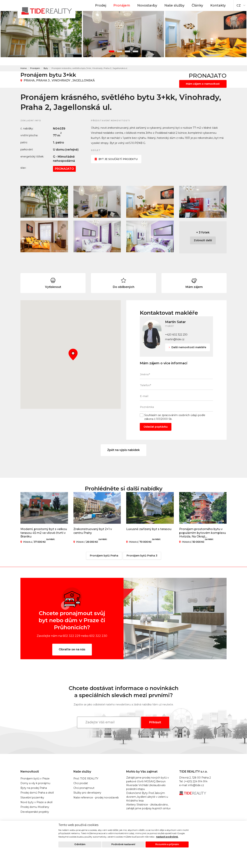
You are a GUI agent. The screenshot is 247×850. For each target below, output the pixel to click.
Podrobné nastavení (123, 844)
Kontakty (218, 5)
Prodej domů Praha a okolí (37, 792)
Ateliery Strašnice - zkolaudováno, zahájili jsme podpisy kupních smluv (148, 806)
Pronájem (121, 5)
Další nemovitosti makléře (188, 347)
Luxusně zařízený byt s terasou (148, 529)
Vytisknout (53, 287)
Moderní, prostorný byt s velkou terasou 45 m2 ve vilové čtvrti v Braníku (43, 532)
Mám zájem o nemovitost (203, 83)
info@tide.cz (196, 785)
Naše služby (174, 5)
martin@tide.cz (174, 339)
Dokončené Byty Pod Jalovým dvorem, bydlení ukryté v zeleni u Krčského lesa (147, 796)
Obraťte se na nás (72, 649)
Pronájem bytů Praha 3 (142, 555)
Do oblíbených (123, 287)
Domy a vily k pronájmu (35, 783)
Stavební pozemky (32, 797)
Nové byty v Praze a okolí (36, 802)
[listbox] (240, 4)
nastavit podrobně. (167, 836)
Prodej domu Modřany (34, 807)
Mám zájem (194, 287)
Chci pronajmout (83, 788)
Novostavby (147, 5)
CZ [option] (239, 5)
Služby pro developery (87, 792)
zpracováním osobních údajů (179, 415)
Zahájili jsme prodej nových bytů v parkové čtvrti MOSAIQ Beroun (147, 779)
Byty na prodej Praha (33, 788)
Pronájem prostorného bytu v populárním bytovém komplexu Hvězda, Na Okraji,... (202, 532)
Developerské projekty (34, 811)
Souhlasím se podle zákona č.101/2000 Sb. (174, 417)
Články (197, 5)
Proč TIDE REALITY (85, 778)
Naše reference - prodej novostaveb (96, 797)
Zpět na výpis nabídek (123, 450)
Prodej (100, 5)
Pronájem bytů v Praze (35, 778)
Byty (46, 68)
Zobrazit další (203, 240)
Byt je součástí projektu (118, 159)
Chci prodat (80, 783)
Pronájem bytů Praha (104, 555)
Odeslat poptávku (156, 426)
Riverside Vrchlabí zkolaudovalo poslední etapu (146, 787)
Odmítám (79, 844)
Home (23, 68)
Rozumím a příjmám (167, 844)
